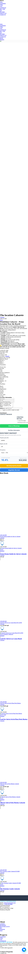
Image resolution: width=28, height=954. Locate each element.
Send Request (3, 413)
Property (2, 39)
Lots (1, 6)
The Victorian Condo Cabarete (10, 889)
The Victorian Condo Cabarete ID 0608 (10, 871)
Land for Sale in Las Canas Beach (11, 638)
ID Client (2, 12)
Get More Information (14, 430)
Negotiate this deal (14, 470)
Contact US (3, 14)
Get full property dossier (14, 466)
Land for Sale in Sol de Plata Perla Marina (10, 703)
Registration (3, 925)
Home (1, 38)
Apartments (3, 3)
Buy (1, 927)
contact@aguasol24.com (10, 902)
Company (2, 923)
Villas (1, 5)
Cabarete (2, 317)
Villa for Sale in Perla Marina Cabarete (9, 783)
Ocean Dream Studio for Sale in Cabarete (10, 536)
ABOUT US (3, 13)
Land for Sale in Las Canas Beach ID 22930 (11, 622)
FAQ (1, 930)
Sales (1, 2)
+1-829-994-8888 (8, 904)
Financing (2, 929)
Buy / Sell (2, 9)
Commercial (3, 7)
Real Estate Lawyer (5, 926)
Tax (1, 10)
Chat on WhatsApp (14, 426)
